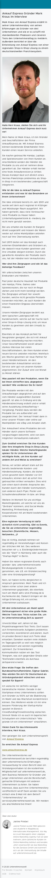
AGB (4, 874)
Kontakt (28, 870)
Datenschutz (14, 874)
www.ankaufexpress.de (14, 750)
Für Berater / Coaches (12, 870)
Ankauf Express (15, 739)
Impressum (40, 870)
